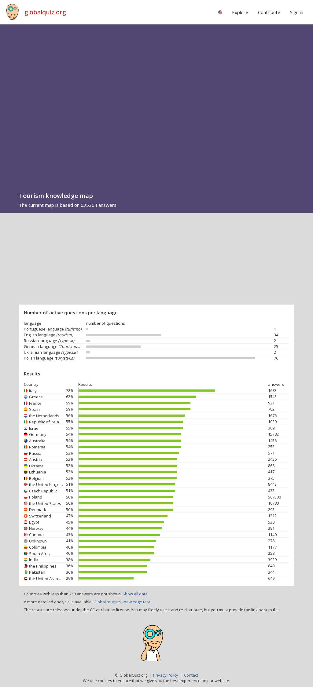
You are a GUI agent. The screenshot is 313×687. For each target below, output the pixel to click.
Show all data (135, 594)
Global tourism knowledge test (122, 602)
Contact (191, 675)
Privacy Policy (165, 675)
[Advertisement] (156, 258)
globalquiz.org (45, 12)
